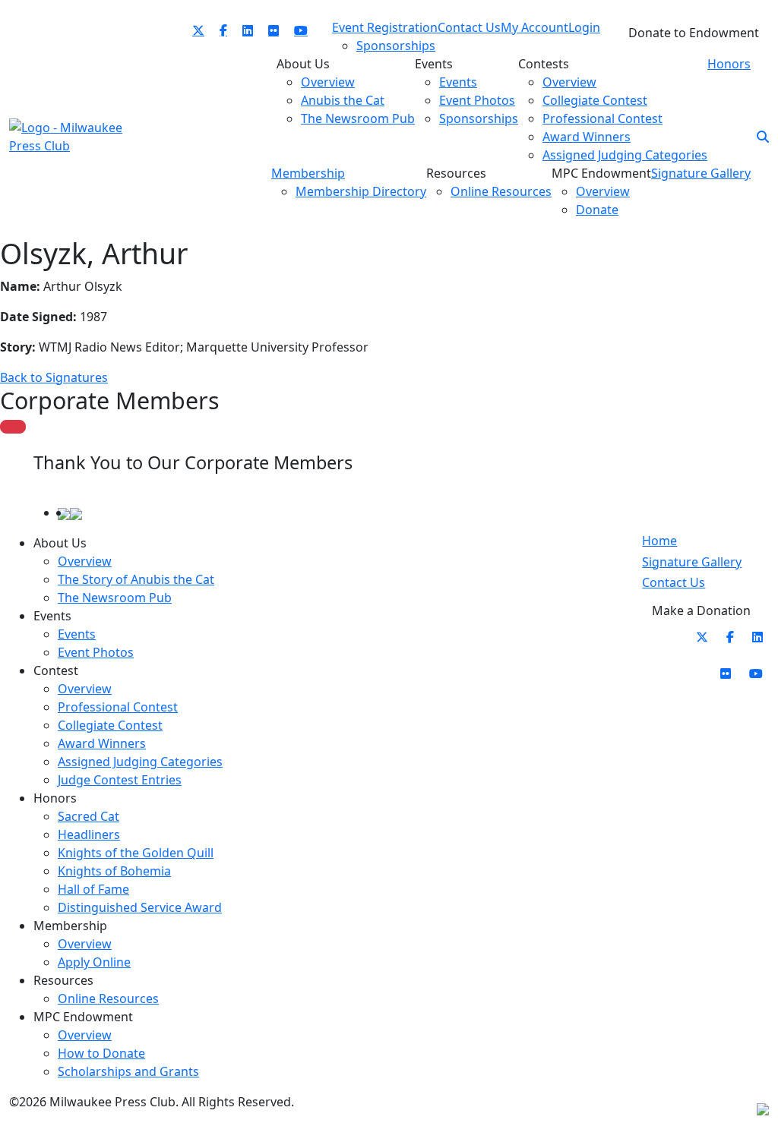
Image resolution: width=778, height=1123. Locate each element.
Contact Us (673, 582)
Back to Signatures (54, 377)
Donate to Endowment (693, 32)
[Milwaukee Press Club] (67, 135)
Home (659, 540)
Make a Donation (701, 610)
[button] (763, 136)
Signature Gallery (692, 562)
